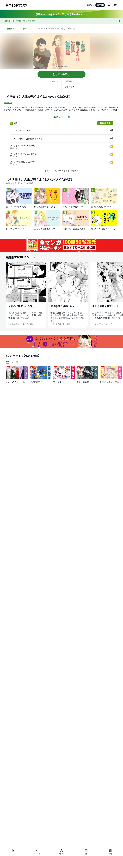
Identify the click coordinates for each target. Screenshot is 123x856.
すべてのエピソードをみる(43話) (60, 170)
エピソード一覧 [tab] (61, 116)
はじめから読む (61, 74)
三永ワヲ (8, 102)
